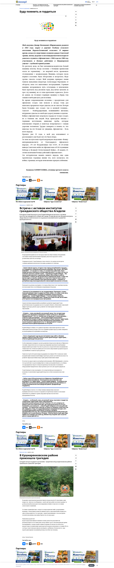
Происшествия (23, 452)
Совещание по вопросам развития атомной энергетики (82, 5)
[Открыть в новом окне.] (25, 180)
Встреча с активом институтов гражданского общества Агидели (41, 5)
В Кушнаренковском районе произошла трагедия (63, 5)
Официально (23, 205)
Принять (91, 565)
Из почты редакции (24, 8)
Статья (18, 5)
